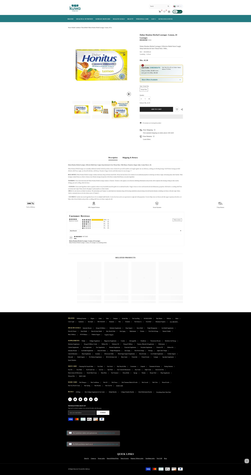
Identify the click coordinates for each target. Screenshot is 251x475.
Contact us (93, 458)
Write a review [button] (177, 220)
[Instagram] (75, 399)
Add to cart (156, 109)
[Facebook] (70, 399)
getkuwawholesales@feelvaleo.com (105, 444)
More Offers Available (150, 80)
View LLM (159, 458)
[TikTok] (80, 399)
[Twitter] (96, 399)
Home (69, 27)
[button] (143, 40)
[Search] (159, 6)
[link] (89, 297)
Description (113, 158)
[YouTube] (91, 399)
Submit (103, 412)
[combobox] (158, 6)
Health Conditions (76, 27)
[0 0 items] (160, 11)
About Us (86, 458)
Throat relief (84, 27)
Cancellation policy (150, 458)
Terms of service (125, 458)
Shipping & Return (130, 158)
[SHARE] (181, 109)
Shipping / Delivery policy (137, 458)
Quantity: (142, 95)
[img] (78, 236)
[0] (164, 12)
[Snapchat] (85, 399)
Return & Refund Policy (113, 458)
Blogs (165, 458)
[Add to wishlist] (177, 109)
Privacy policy (101, 458)
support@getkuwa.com (107, 433)
